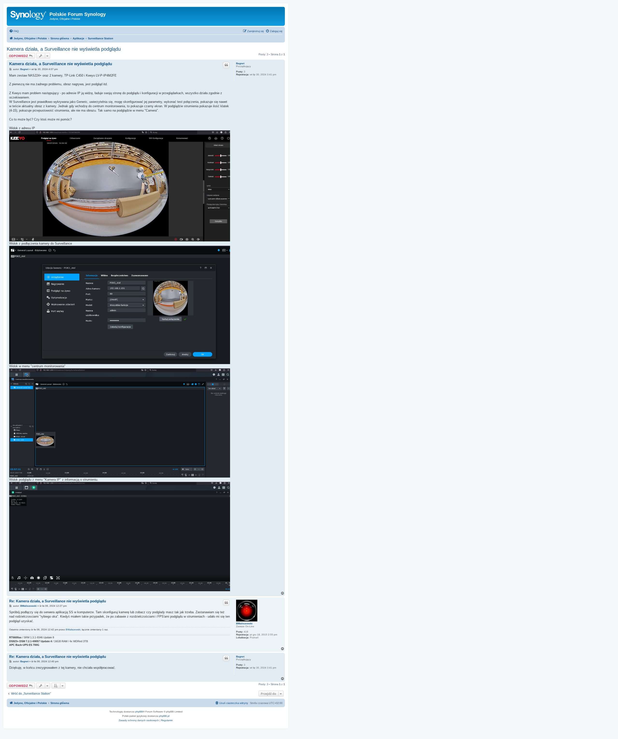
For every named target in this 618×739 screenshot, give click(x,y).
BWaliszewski (244, 623)
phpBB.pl (164, 716)
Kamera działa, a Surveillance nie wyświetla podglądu (64, 49)
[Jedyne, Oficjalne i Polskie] (28, 15)
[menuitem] (14, 31)
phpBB (139, 711)
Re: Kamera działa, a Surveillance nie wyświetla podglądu (57, 601)
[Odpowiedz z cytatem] (226, 65)
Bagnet (240, 63)
